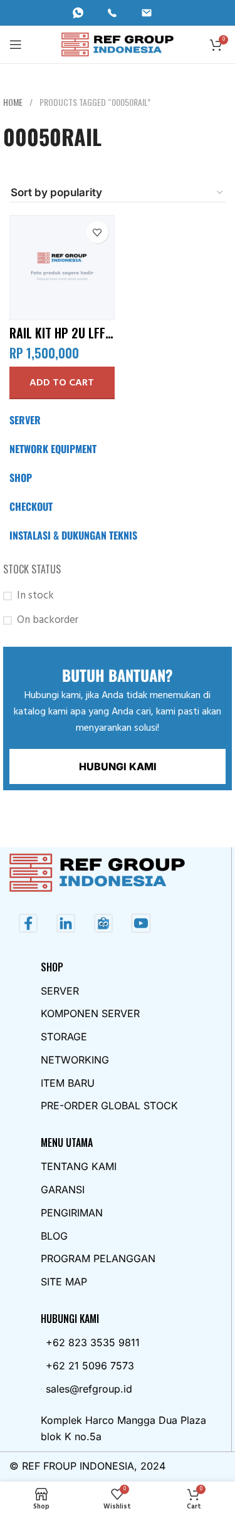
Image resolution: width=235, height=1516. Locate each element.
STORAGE (64, 1036)
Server (25, 419)
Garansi (63, 1189)
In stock (35, 596)
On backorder (47, 620)
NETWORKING (75, 1059)
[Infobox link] (83, 13)
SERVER (60, 991)
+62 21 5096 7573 (90, 1365)
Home (13, 101)
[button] (62, 383)
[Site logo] (117, 44)
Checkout (31, 506)
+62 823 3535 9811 (93, 1342)
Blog (54, 1236)
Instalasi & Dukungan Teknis (73, 535)
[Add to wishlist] (97, 232)
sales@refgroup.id (89, 1389)
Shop (20, 477)
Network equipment (53, 448)
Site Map (64, 1281)
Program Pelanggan (98, 1258)
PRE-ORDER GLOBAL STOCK (109, 1105)
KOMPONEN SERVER (90, 1013)
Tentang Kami (79, 1166)
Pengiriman (72, 1212)
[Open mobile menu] (15, 44)
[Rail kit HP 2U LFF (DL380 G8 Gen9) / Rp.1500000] (62, 267)
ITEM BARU (68, 1083)
